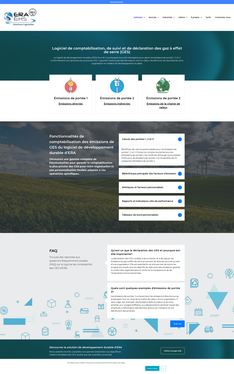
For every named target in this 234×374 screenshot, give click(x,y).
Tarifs (208, 17)
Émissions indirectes (117, 103)
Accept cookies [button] (152, 368)
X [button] (163, 368)
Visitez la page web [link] (172, 351)
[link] (20, 17)
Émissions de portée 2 (117, 98)
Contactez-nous (223, 17)
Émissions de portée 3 (163, 98)
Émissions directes (71, 103)
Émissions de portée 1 (71, 98)
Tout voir (177, 324)
